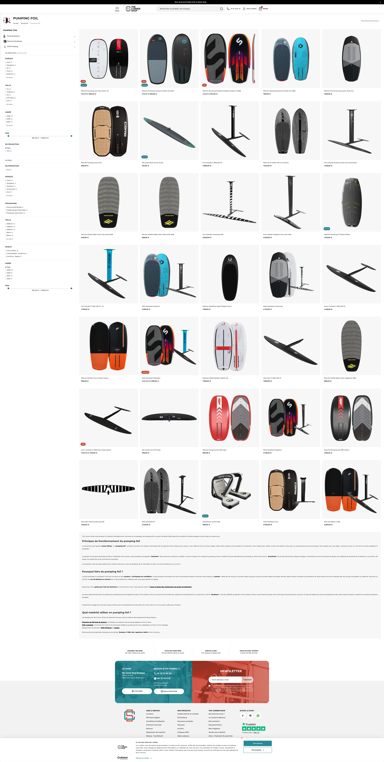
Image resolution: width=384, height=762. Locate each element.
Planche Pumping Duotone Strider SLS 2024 (158, 91)
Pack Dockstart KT (148, 522)
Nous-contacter (170, 691)
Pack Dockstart (13, 36)
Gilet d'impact (106, 628)
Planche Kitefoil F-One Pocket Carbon (95, 378)
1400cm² (11, 227)
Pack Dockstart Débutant (151, 378)
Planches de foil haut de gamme (94, 622)
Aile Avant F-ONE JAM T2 (272, 378)
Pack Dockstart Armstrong (273, 306)
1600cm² (11, 229)
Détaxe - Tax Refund (154, 736)
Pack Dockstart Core (270, 522)
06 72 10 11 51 (163, 678)
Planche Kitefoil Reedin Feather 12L (215, 378)
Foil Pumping (12, 46)
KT (9, 68)
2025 (9, 119)
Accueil (15, 23)
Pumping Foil (10, 30)
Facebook (243, 716)
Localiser (138, 691)
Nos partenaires (215, 725)
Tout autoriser (258, 743)
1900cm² (11, 224)
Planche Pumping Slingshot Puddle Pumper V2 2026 (222, 91)
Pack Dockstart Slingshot (272, 450)
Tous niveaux (12, 250)
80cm (10, 235)
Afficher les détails (142, 758)
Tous (8, 148)
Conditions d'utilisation (155, 721)
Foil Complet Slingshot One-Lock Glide (277, 234)
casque (116, 628)
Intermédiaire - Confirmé (17, 253)
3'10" (9, 101)
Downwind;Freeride (15, 207)
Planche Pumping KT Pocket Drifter (337, 234)
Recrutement (214, 721)
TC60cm (11, 92)
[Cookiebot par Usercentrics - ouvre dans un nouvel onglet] (122, 758)
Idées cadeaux (183, 736)
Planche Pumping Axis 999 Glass (214, 450)
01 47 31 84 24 (164, 673)
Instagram (250, 716)
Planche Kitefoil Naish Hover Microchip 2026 (97, 234)
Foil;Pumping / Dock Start (17, 210)
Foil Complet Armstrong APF (213, 234)
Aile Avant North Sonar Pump (152, 163)
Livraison (149, 714)
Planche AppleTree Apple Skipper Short (217, 306)
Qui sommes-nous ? (217, 714)
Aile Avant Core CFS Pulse (151, 450)
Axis (9, 62)
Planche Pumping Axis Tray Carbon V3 (95, 91)
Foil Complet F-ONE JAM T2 (212, 163)
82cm (10, 232)
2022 (9, 279)
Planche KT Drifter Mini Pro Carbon (276, 163)
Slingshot (11, 65)
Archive (180, 729)
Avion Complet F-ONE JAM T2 (334, 306)
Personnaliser (256, 750)
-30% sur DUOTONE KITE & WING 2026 (190, 2)
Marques (181, 725)
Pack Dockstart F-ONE (332, 522)
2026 (10, 116)
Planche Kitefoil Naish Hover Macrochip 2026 (158, 234)
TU (9, 89)
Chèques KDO (183, 732)
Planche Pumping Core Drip (91, 163)
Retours (149, 729)
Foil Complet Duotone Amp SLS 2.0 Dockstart (340, 163)
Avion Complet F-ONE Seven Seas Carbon (96, 450)
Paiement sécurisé (153, 725)
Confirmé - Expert (14, 256)
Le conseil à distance (217, 718)
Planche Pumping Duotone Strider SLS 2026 (279, 91)
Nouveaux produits (185, 721)
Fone (10, 71)
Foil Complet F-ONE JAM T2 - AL (92, 306)
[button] (264, 8)
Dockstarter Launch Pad (211, 522)
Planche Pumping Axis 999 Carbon (336, 450)
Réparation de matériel (155, 732)
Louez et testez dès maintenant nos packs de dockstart (171, 587)
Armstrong (12, 189)
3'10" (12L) (11, 98)
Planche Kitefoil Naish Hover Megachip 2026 (340, 378)
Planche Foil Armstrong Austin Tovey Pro (339, 91)
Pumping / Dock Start (16, 213)
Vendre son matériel (217, 732)
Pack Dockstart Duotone (151, 306)
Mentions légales (153, 718)
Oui (9, 151)
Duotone (11, 74)
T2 (9, 95)
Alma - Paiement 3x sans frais (220, 736)
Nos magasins (214, 729)
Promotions (182, 718)
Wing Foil (24, 23)
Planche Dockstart (14, 41)
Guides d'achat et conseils (187, 714)
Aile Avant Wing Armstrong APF (92, 522)
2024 (10, 122)
